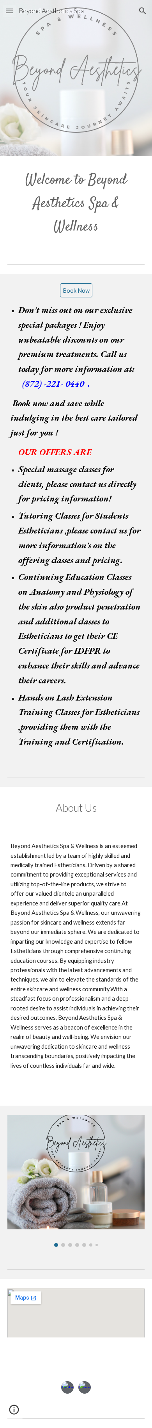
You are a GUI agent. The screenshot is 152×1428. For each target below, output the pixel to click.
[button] (9, 10)
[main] (76, 203)
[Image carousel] (76, 1181)
